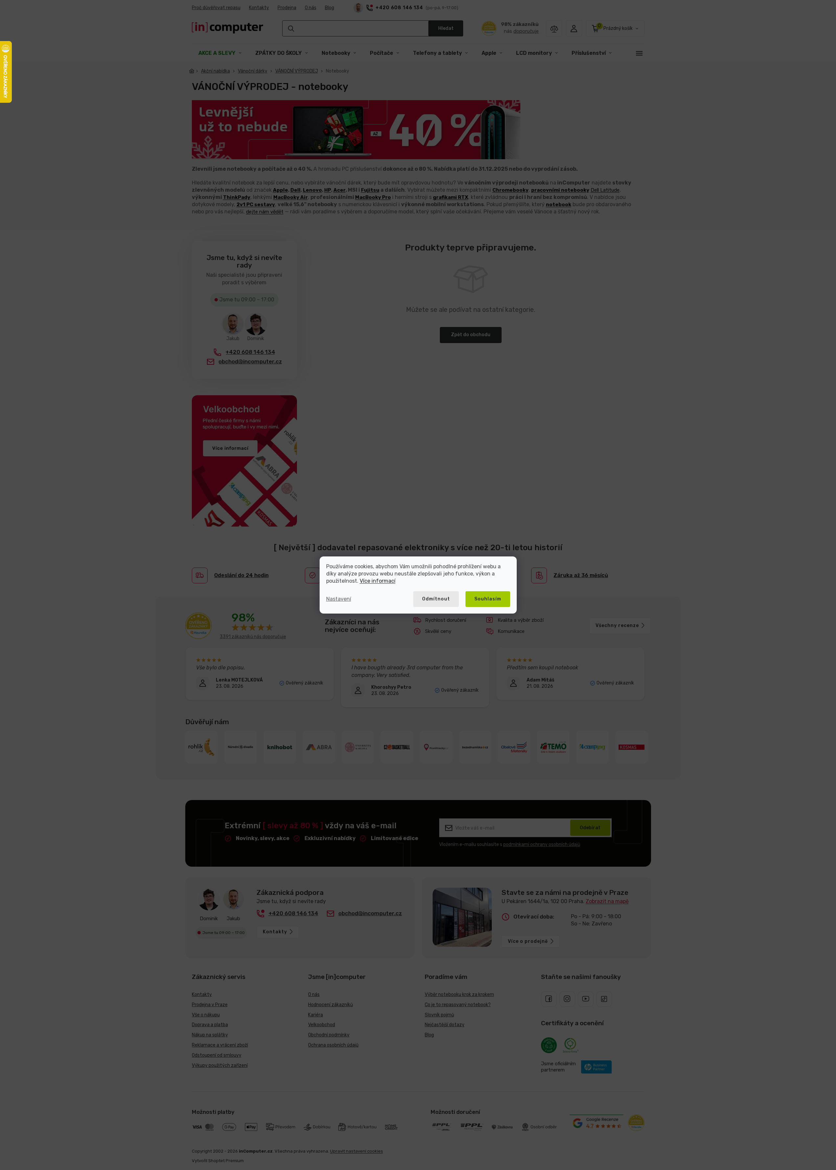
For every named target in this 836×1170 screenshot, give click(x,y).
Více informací (377, 581)
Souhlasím (487, 599)
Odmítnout (436, 599)
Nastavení (338, 599)
